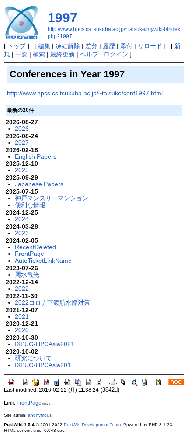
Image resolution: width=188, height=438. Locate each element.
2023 (22, 232)
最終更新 (62, 54)
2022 (22, 288)
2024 (22, 219)
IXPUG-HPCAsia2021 (44, 344)
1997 (62, 17)
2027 (22, 142)
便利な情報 (30, 205)
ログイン (116, 54)
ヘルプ (89, 54)
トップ (16, 45)
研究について (33, 358)
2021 (22, 316)
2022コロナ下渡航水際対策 (52, 302)
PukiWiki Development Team (92, 424)
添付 (126, 45)
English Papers (35, 156)
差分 (91, 45)
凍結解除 (68, 45)
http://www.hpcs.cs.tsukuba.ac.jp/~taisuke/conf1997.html (85, 93)
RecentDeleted (35, 246)
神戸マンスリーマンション (51, 198)
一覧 (21, 54)
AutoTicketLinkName (43, 260)
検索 (39, 54)
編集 (44, 45)
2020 (22, 330)
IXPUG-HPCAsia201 (43, 365)
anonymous (40, 415)
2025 (22, 170)
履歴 (109, 45)
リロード (150, 45)
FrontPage (29, 253)
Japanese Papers (39, 184)
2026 (22, 128)
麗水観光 (27, 274)
